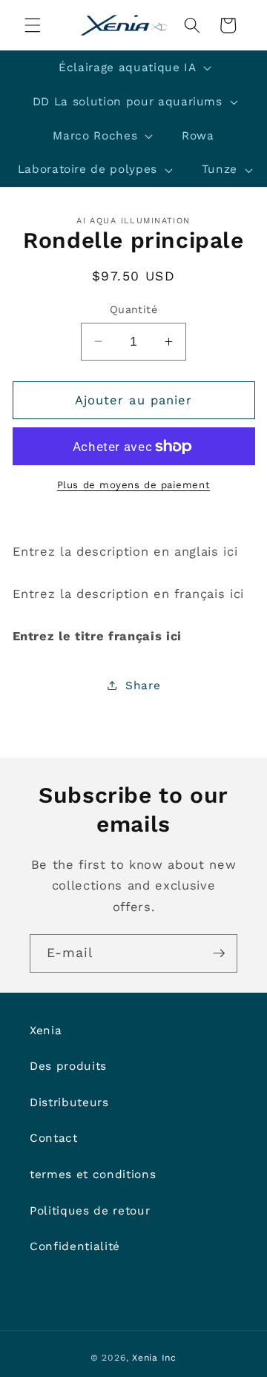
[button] (32, 25)
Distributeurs (69, 1102)
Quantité (134, 309)
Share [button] (142, 685)
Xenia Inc (154, 1358)
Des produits (68, 1066)
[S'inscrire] (219, 953)
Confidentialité (75, 1246)
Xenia (46, 1030)
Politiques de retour (90, 1210)
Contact (54, 1138)
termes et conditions (93, 1174)
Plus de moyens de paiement (133, 484)
